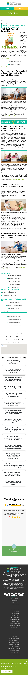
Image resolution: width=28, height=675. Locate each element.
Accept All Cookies (7, 671)
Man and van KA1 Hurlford (14, 316)
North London (14, 600)
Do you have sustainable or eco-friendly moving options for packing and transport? (13, 446)
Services (21, 8)
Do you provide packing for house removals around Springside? (13, 370)
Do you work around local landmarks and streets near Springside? (13, 429)
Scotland (14, 634)
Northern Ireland (14, 636)
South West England (15, 625)
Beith (11, 179)
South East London (14, 604)
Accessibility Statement (14, 642)
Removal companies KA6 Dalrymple (14, 339)
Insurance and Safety (14, 644)
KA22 (5, 115)
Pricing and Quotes (14, 650)
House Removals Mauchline (8, 297)
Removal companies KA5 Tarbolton (14, 336)
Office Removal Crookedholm (9, 295)
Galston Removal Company (8, 294)
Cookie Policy (14, 652)
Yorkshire (14, 629)
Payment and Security (14, 638)
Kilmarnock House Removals (9, 292)
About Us (14, 659)
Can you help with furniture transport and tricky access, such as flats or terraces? (13, 412)
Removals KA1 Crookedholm (14, 319)
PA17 (15, 115)
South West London (14, 607)
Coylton (15, 179)
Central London (15, 609)
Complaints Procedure (14, 640)
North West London (15, 611)
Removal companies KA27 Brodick (14, 331)
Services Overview (14, 646)
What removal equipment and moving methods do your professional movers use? (13, 379)
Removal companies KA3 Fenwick (15, 334)
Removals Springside (15, 302)
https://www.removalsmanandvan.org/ (15, 583)
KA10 (5, 66)
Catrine (22, 179)
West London (14, 598)
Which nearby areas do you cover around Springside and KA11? (13, 421)
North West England (15, 621)
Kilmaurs (3, 58)
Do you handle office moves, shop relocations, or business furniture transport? (13, 474)
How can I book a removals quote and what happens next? (13, 482)
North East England (15, 619)
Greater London (15, 613)
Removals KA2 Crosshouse (14, 342)
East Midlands (14, 615)
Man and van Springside (14, 308)
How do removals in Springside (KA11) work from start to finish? (13, 362)
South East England (15, 623)
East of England (15, 617)
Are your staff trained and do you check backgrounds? (13, 387)
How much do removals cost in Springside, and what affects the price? (13, 403)
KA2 (2, 66)
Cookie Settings (5, 668)
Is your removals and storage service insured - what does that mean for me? (13, 395)
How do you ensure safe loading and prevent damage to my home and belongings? (13, 465)
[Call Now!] (14, 12)
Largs (19, 179)
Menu (7, 8)
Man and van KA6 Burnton (14, 322)
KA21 (12, 115)
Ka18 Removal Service (14, 64)
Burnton (7, 58)
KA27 (9, 115)
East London (15, 602)
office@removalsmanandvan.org (16, 582)
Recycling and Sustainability (15, 657)
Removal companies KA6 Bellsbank (14, 328)
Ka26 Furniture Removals (15, 61)
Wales (14, 632)
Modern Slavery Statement (14, 648)
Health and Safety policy (15, 654)
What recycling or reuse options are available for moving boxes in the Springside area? (13, 456)
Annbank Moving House (7, 291)
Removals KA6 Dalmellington (14, 325)
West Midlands (14, 627)
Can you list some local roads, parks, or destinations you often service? (13, 438)
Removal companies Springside (14, 305)
